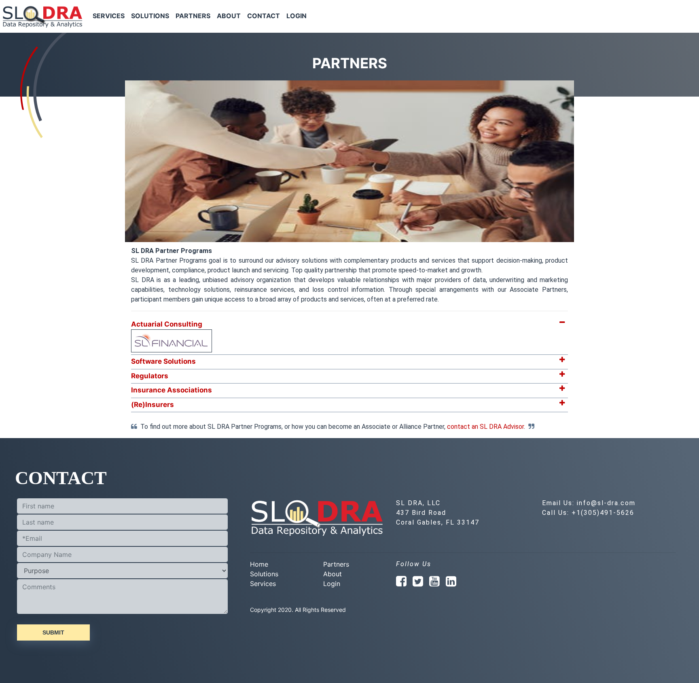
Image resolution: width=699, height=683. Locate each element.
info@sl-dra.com (606, 503)
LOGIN (296, 16)
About (332, 574)
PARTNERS (193, 16)
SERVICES (109, 16)
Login (331, 584)
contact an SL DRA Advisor (485, 426)
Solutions (264, 574)
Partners (336, 564)
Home (259, 564)
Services (263, 584)
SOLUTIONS (150, 16)
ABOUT (229, 16)
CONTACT (263, 16)
